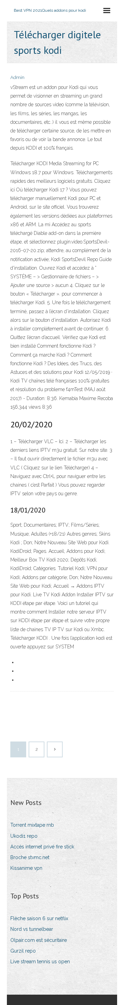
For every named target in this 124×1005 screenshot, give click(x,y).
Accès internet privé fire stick (42, 846)
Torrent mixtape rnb (32, 825)
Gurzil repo (23, 951)
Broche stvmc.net (29, 857)
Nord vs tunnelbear (31, 929)
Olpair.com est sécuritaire (38, 940)
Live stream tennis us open (40, 961)
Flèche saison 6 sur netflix (39, 918)
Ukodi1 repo (24, 836)
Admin (17, 77)
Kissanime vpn (26, 868)
